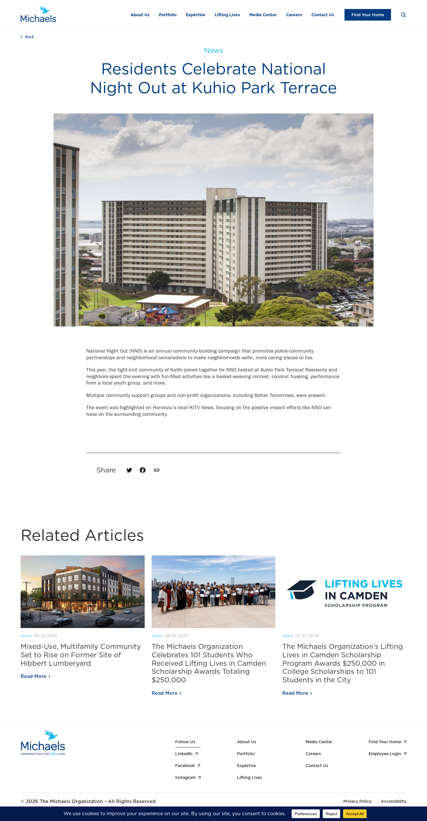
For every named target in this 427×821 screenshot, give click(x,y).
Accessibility (393, 801)
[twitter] (129, 470)
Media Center (263, 14)
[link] (156, 470)
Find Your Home (367, 14)
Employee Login (385, 753)
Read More (33, 676)
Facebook (185, 765)
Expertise (195, 14)
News (213, 50)
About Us (140, 14)
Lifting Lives (227, 14)
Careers (294, 14)
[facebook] (143, 470)
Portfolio (168, 14)
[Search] (403, 15)
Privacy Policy (357, 801)
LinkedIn (184, 753)
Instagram (185, 777)
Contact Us (322, 14)
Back (29, 37)
